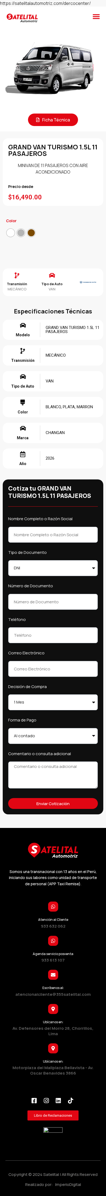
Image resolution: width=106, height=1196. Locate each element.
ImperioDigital (67, 1184)
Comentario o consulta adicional (39, 753)
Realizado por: (39, 1184)
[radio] (11, 233)
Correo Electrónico (26, 653)
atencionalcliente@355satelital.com (53, 994)
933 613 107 (53, 960)
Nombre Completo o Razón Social (40, 519)
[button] (96, 16)
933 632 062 (53, 926)
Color (11, 220)
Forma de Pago (22, 720)
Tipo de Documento (27, 552)
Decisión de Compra (27, 686)
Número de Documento (30, 586)
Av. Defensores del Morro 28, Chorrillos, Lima (53, 1031)
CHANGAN (55, 432)
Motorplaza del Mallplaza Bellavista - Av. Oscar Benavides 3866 (53, 1070)
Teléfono (17, 619)
